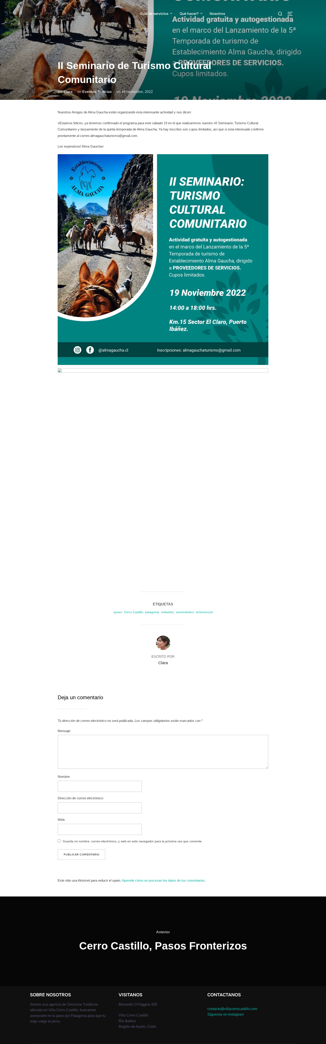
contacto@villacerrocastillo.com (232, 1009)
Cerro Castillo (133, 612)
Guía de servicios (154, 13)
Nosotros (217, 13)
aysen (118, 612)
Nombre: (64, 776)
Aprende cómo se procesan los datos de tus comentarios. (164, 880)
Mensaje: (64, 731)
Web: (61, 819)
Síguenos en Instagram (225, 1014)
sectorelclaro (185, 612)
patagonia (152, 612)
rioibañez (167, 612)
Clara (68, 92)
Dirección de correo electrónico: (81, 798)
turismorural (204, 612)
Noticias (105, 92)
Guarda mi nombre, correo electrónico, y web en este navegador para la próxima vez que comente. (132, 841)
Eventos (89, 92)
